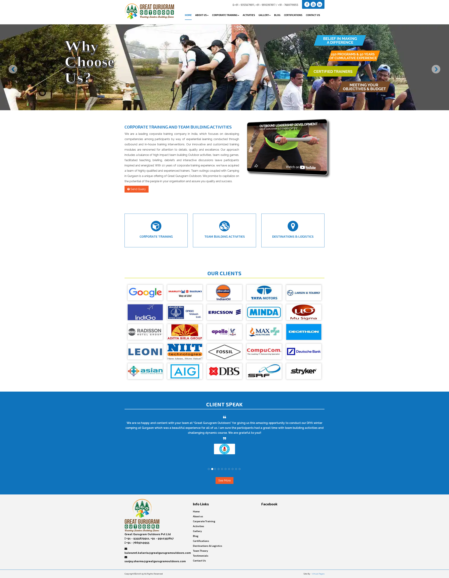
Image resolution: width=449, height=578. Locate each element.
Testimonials (200, 555)
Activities (249, 15)
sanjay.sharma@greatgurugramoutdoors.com (155, 561)
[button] (307, 4)
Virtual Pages (318, 574)
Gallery (264, 15)
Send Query (138, 189)
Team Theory (200, 550)
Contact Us (313, 15)
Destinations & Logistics (207, 545)
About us (198, 516)
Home (188, 15)
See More (224, 480)
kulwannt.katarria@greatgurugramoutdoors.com (158, 552)
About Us (201, 15)
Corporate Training (224, 15)
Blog (277, 15)
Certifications (293, 15)
